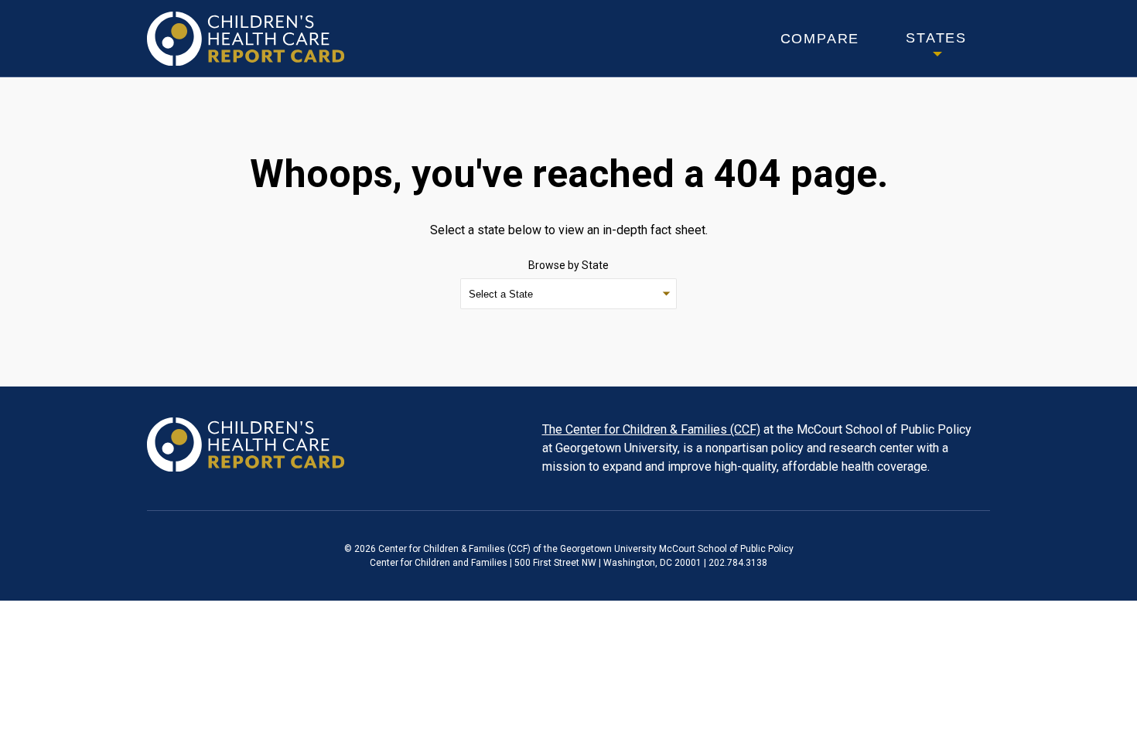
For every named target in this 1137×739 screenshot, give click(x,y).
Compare (820, 38)
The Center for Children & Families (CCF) (651, 429)
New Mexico (503, 8)
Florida (56, 8)
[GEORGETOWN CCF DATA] (246, 21)
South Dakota (729, 8)
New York (496, 36)
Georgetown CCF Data (246, 444)
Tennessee (717, 36)
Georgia (57, 36)
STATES (936, 38)
